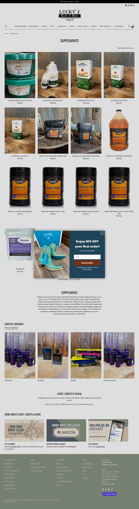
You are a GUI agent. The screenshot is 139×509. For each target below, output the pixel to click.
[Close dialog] (102, 233)
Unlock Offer (87, 262)
